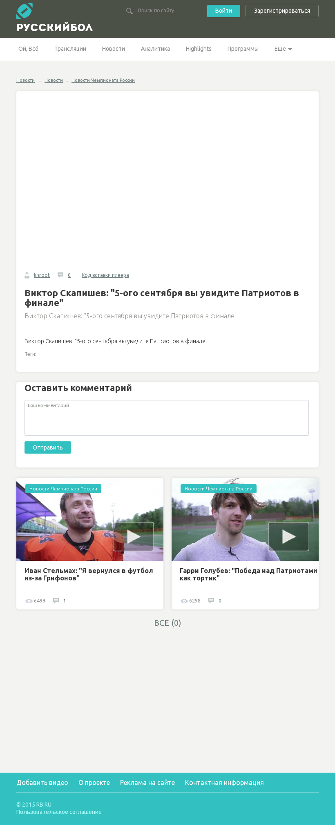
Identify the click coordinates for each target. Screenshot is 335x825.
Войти (223, 10)
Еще (280, 48)
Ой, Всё (28, 48)
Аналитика (155, 48)
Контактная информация (224, 782)
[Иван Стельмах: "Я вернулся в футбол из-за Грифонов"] (89, 519)
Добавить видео (42, 782)
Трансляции (70, 48)
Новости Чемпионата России (103, 80)
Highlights (199, 48)
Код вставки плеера (105, 275)
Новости (113, 48)
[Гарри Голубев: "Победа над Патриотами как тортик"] (245, 519)
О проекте (94, 782)
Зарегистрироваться (282, 10)
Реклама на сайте (147, 782)
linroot (42, 275)
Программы (243, 48)
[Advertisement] (89, 689)
